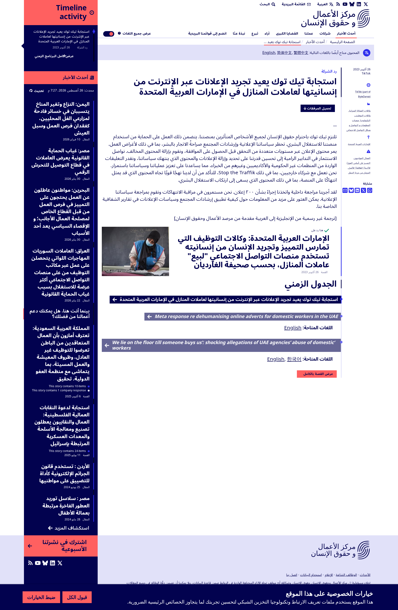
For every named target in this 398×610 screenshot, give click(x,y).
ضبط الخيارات (41, 597)
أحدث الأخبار (346, 33)
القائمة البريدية (294, 4)
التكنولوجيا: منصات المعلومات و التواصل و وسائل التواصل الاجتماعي (358, 125)
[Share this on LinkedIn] (357, 190)
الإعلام (329, 575)
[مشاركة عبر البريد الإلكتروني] (345, 190)
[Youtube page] (345, 4)
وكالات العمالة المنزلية (359, 110)
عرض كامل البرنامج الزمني (54, 56)
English (268, 53)
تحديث (39, 90)
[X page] (366, 4)
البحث (265, 4)
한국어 (294, 359)
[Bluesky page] (352, 4)
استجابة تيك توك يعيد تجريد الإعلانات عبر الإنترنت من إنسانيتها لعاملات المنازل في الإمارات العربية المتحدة (61, 36)
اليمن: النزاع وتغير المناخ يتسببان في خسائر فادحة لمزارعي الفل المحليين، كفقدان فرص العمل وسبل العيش (61, 118)
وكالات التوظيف (362, 115)
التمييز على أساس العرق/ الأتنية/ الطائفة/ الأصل (358, 165)
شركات (325, 33)
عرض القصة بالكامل (318, 374)
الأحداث (365, 575)
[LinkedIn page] (359, 4)
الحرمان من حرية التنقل (359, 172)
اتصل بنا (291, 575)
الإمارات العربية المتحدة (359, 144)
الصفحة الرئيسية (342, 42)
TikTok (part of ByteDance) (362, 94)
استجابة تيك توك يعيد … (282, 42)
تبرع (255, 33)
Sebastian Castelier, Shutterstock (126, 271)
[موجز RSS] (338, 4)
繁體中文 (301, 53)
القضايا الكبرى (287, 33)
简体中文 (284, 53)
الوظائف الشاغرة (346, 575)
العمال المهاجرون (362, 158)
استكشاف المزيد (72, 528)
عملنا (308, 33)
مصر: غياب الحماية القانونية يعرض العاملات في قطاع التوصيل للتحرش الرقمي (60, 161)
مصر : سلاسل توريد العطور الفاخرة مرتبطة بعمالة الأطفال (66, 505)
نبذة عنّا (239, 33)
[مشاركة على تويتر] (363, 190)
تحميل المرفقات (319, 108)
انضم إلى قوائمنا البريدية (207, 33)
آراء (267, 33)
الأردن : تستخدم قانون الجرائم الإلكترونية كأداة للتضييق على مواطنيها (64, 473)
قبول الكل (77, 597)
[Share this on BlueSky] (351, 190)
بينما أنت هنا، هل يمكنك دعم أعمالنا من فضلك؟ (59, 313)
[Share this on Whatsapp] (369, 190)
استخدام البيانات (311, 575)
